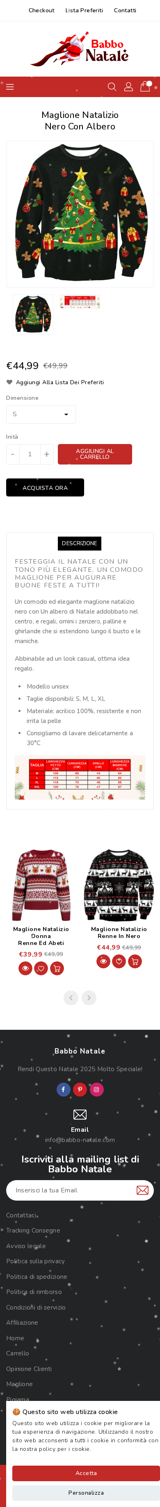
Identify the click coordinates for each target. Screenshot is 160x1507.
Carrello (17, 1353)
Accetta (86, 1473)
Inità (12, 437)
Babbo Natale (80, 1051)
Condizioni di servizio (36, 1307)
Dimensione (22, 398)
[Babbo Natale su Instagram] (96, 1089)
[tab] (79, 544)
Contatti (125, 10)
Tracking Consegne (33, 1230)
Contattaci (21, 1215)
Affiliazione (22, 1323)
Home (15, 1338)
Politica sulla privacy (35, 1261)
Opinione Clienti (29, 1369)
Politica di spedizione (37, 1277)
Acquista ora (45, 488)
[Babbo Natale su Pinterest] (80, 1089)
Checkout (42, 10)
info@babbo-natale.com (80, 1140)
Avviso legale (26, 1246)
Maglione (19, 1384)
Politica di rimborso (34, 1292)
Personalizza (86, 1493)
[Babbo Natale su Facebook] (63, 1089)
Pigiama (17, 1400)
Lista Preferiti (84, 10)
